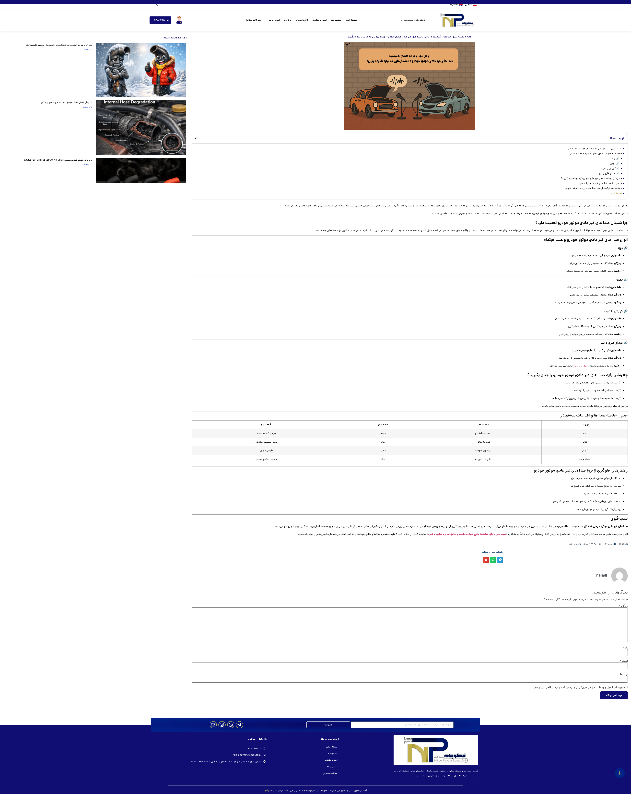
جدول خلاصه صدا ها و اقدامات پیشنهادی (601, 183)
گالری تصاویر (301, 20)
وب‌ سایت (622, 674)
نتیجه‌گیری (616, 193)
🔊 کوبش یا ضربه (610, 168)
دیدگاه (623, 605)
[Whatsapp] (230, 724)
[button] (156, 4)
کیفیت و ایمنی (432, 37)
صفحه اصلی (351, 20)
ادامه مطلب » (87, 49)
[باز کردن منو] (620, 773)
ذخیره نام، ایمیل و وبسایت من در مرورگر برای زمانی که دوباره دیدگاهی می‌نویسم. (579, 687)
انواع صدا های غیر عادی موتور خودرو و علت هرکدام (596, 153)
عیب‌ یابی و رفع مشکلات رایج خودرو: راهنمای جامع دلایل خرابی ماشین (467, 534)
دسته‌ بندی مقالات (453, 37)
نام (625, 647)
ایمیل (624, 660)
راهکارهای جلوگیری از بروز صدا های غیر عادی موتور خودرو (593, 188)
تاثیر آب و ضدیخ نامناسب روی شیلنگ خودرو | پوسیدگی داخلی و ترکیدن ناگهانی (59, 45)
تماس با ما (274, 20)
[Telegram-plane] (239, 724)
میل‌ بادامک (581, 366)
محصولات (336, 20)
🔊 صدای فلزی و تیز (609, 173)
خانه (469, 37)
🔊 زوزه (615, 158)
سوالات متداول (253, 20)
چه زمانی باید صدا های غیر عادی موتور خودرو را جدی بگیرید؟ (591, 178)
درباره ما (288, 20)
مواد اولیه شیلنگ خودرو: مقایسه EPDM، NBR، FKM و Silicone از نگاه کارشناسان (58, 160)
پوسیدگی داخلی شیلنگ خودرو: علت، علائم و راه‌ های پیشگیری (66, 102)
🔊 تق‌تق (614, 163)
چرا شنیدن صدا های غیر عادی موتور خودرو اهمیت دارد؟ (594, 148)
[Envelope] (213, 724)
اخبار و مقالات (319, 20)
